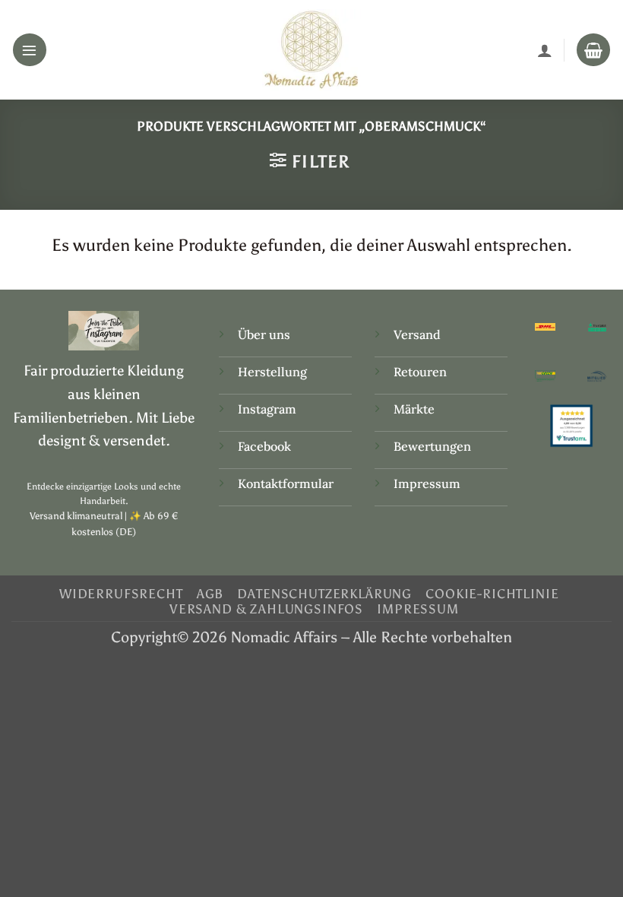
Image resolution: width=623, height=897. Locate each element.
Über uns (264, 334)
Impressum (427, 483)
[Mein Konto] (544, 50)
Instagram (268, 409)
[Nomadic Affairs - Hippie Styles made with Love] (311, 49)
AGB (210, 593)
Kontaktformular (286, 483)
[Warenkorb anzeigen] (593, 50)
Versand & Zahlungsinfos (266, 608)
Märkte (414, 409)
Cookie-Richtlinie (491, 593)
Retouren (420, 371)
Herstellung (272, 371)
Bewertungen (432, 446)
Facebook (264, 446)
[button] (29, 50)
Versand (417, 334)
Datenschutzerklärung (324, 593)
